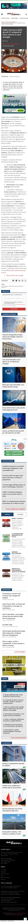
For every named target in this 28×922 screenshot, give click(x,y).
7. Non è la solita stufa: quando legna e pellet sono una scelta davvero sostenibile (13, 708)
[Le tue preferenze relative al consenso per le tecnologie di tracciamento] (25, 919)
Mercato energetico (11, 21)
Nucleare (3, 879)
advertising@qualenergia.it (11, 887)
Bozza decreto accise (13, 275)
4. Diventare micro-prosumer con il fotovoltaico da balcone (13, 725)
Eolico (2, 875)
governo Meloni (19, 286)
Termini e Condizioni (18, 914)
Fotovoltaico (5, 18)
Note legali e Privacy (19, 913)
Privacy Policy (3, 921)
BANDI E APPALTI (17, 518)
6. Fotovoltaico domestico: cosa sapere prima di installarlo (13, 714)
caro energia (4, 286)
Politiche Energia (5, 873)
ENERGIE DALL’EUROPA (16, 552)
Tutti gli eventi (19, 652)
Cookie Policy (8, 914)
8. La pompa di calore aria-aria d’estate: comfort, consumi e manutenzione (13, 701)
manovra (3, 287)
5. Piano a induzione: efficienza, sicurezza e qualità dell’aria (13, 720)
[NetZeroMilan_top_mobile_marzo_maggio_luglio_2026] (14, 6)
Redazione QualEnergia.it (11, 44)
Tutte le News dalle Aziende (15, 509)
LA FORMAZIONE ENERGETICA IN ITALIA (17, 535)
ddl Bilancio (11, 286)
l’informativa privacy (21, 304)
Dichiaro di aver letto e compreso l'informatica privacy (13, 302)
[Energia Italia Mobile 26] (14, 448)
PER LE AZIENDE (6, 883)
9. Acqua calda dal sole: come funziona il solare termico (13, 695)
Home (2, 21)
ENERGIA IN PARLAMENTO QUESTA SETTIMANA (18, 570)
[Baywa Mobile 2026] (14, 103)
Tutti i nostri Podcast (18, 738)
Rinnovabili (14, 18)
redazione (16, 910)
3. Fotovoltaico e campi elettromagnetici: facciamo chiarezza (12, 731)
